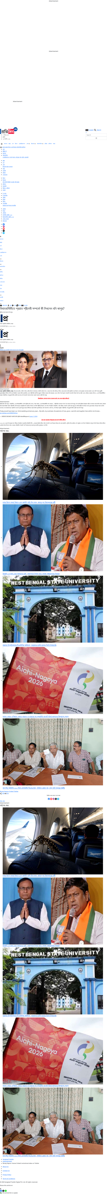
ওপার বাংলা (5, 175)
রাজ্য (10, 144)
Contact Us (6, 1171)
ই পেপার (4, 193)
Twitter (16, 791)
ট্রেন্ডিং (4, 197)
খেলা (27, 144)
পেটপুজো (17, 157)
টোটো (23, 157)
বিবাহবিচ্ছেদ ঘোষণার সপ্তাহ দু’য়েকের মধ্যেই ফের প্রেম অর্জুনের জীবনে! (53, 398)
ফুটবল (7, 167)
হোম (4, 149)
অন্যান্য (11, 167)
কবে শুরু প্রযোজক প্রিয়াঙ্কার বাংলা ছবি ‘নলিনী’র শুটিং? (53, 420)
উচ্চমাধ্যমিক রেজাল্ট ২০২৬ (8, 217)
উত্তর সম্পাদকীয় (12, 205)
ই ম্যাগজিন (5, 195)
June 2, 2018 (33, 416)
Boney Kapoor (4, 791)
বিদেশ (16, 144)
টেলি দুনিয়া (17, 182)
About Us (6, 1167)
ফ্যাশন (13, 157)
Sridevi (11, 791)
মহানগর (5, 144)
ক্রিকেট (4, 167)
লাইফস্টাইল (39, 144)
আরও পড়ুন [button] (2, 801)
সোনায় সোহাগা (6, 219)
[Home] (9, 130)
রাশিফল (50, 144)
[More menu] (105, 143)
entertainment (7, 1161)
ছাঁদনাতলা (5, 221)
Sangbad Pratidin (8, 1159)
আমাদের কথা (5, 205)
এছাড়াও (1, 301)
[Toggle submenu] (0, 264)
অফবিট (4, 171)
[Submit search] (96, 138)
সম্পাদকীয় (5, 203)
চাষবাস (4, 190)
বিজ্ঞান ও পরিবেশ (6, 188)
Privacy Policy (7, 1175)
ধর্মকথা (4, 173)
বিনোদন (33, 144)
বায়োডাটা (4, 186)
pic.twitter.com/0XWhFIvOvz (9, 413)
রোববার (4, 209)
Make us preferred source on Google (11, 350)
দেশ (13, 144)
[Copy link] (3, 329)
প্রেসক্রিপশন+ (22, 144)
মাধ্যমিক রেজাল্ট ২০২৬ (7, 215)
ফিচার (4, 211)
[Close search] (86, 132)
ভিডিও (4, 201)
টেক (20, 157)
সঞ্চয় (54, 144)
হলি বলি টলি (5, 182)
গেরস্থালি (26, 157)
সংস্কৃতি (12, 182)
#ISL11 (5, 151)
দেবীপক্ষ (4, 213)
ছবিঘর (46, 144)
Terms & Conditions (9, 1179)
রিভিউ (9, 182)
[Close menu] (0, 236)
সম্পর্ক (10, 157)
